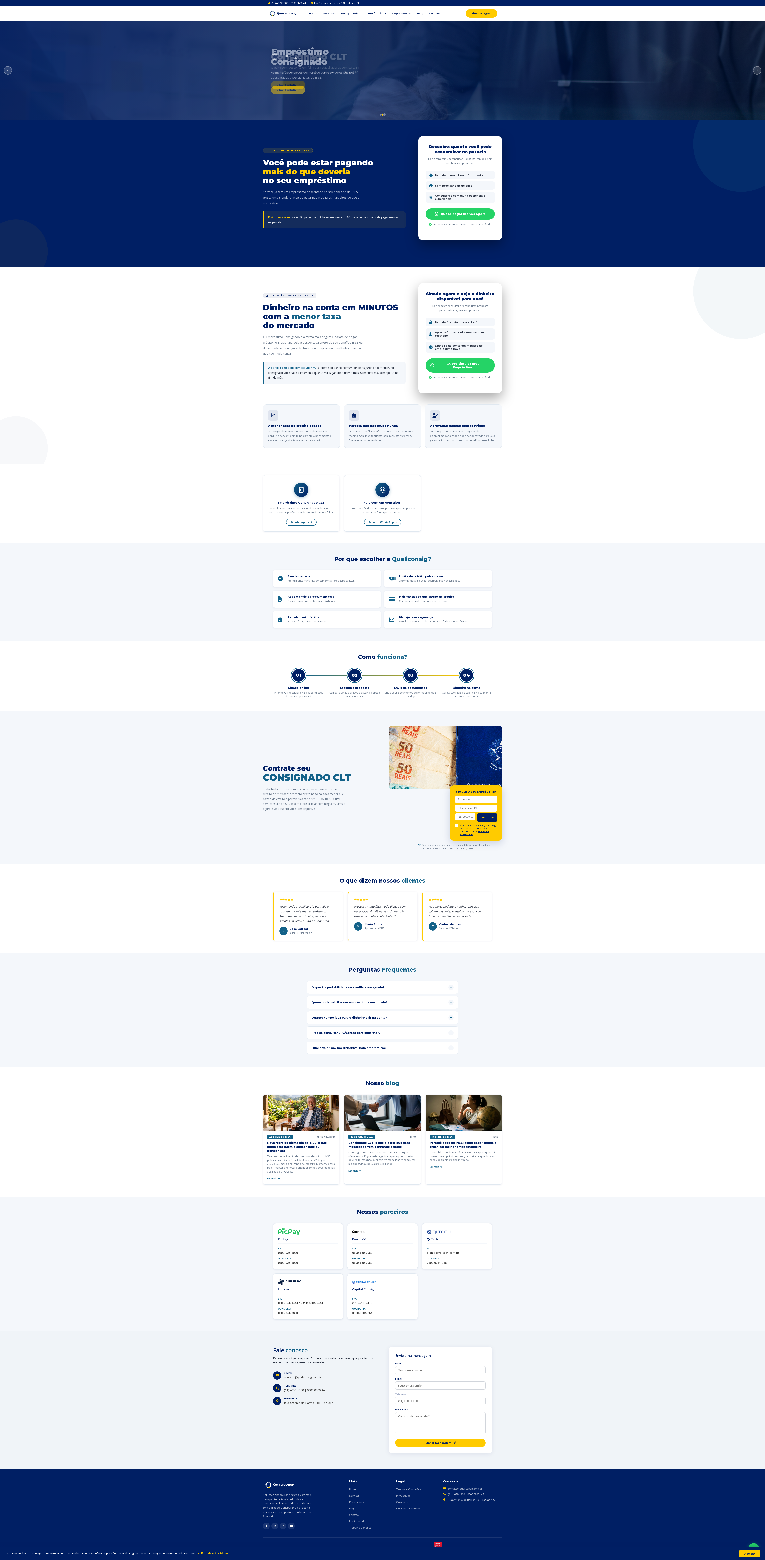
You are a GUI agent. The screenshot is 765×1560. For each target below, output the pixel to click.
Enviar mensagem (438, 1442)
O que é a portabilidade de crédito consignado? (381, 987)
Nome (398, 1363)
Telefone (400, 1394)
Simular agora (481, 13)
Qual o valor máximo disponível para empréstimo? (381, 1048)
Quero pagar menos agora (463, 214)
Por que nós (349, 13)
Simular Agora (299, 522)
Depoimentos (401, 13)
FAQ (420, 13)
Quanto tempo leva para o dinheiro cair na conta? (381, 1017)
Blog (351, 1508)
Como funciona (375, 13)
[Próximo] (757, 70)
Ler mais (272, 1178)
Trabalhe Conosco (360, 1527)
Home (313, 13)
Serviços (329, 13)
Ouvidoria (402, 1502)
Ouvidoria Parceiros (408, 1508)
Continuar (487, 817)
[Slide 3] (384, 115)
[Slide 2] (382, 114)
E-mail (398, 1378)
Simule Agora (286, 89)
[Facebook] (266, 1526)
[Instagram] (283, 1526)
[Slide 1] (381, 115)
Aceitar (749, 1553)
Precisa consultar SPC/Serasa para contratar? (381, 1032)
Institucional (356, 1521)
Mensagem (401, 1409)
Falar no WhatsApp (381, 522)
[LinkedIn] (274, 1526)
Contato (434, 13)
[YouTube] (291, 1526)
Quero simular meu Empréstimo (463, 365)
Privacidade (403, 1495)
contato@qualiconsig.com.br (465, 1488)
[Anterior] (8, 70)
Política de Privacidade (213, 1553)
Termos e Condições (408, 1489)
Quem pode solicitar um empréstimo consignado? (381, 1002)
